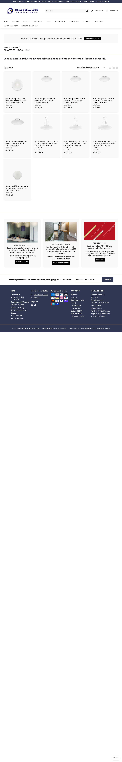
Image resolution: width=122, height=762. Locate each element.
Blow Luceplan (97, 300)
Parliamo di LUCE (98, 295)
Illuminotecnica (77, 300)
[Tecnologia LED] (99, 231)
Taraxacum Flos (98, 316)
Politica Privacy (17, 307)
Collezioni (74, 21)
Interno (74, 295)
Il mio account (17, 318)
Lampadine (99, 21)
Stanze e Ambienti (30, 26)
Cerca (13, 313)
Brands (15, 21)
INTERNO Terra (22, 262)
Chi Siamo (15, 295)
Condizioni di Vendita (20, 302)
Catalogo (60, 21)
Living (48, 21)
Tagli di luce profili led (100, 314)
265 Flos (94, 297)
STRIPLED (99, 260)
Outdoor (37, 21)
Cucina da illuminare (100, 303)
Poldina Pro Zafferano (100, 311)
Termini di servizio (18, 310)
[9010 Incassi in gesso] (61, 231)
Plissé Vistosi (96, 308)
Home (6, 21)
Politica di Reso (17, 305)
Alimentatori (76, 314)
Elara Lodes (96, 305)
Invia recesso (16, 316)
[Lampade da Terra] (22, 232)
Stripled (86, 21)
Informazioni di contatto (17, 298)
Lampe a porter (11, 26)
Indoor (26, 21)
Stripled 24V (76, 308)
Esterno (74, 297)
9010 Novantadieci (61, 263)
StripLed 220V (77, 311)
